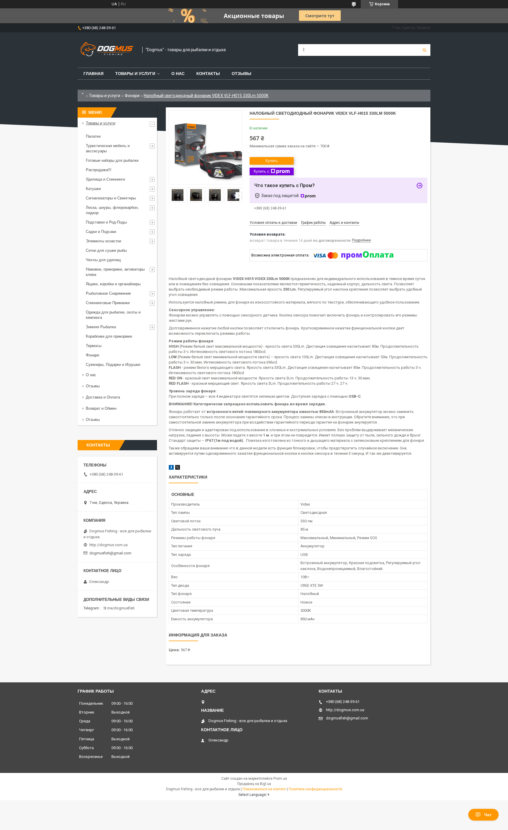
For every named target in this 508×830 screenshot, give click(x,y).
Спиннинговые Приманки (108, 303)
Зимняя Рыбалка (101, 327)
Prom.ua (280, 778)
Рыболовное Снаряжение (108, 293)
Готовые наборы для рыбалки (112, 160)
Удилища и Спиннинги (105, 179)
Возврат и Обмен (101, 408)
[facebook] (171, 468)
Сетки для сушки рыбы (106, 250)
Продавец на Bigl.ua (254, 784)
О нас (178, 73)
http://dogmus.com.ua (108, 545)
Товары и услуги (135, 73)
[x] (177, 468)
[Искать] (424, 50)
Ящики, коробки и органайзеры (113, 284)
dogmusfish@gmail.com (110, 553)
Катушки (93, 188)
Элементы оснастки (103, 241)
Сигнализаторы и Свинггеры (111, 198)
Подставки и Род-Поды (106, 222)
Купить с (261, 171)
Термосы (93, 346)
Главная (93, 73)
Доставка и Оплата (103, 397)
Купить (271, 161)
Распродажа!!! (98, 170)
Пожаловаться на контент (264, 789)
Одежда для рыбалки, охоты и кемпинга (113, 315)
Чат (488, 814)
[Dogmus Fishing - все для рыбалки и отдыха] (107, 50)
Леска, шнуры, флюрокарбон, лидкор (112, 210)
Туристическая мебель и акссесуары (108, 148)
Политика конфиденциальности (315, 789)
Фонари (132, 95)
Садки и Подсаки (101, 231)
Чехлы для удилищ (103, 260)
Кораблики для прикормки (109, 336)
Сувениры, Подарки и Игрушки (113, 364)
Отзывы (241, 73)
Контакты (208, 73)
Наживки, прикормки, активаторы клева (115, 272)
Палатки (93, 136)
